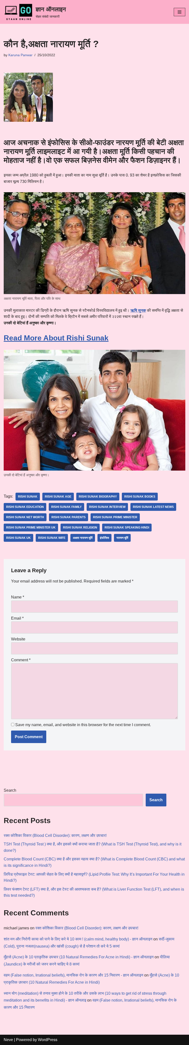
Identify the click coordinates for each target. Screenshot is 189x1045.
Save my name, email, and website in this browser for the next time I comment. (83, 725)
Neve (8, 1040)
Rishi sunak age (58, 496)
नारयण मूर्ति (122, 538)
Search (10, 790)
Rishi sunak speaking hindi (127, 527)
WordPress (47, 1040)
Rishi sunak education (25, 507)
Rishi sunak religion (80, 527)
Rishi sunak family (66, 507)
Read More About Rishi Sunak (56, 338)
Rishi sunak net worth (25, 517)
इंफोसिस (104, 538)
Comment (21, 660)
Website (18, 639)
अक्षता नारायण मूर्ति (83, 538)
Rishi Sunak (27, 496)
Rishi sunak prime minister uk (31, 527)
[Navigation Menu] (179, 12)
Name (17, 597)
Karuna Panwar (20, 55)
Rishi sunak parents (68, 517)
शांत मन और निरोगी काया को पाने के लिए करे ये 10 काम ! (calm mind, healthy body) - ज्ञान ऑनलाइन (78, 939)
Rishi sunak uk (18, 538)
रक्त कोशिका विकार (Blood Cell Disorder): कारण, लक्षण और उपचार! (55, 835)
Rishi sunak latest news (153, 507)
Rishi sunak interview (107, 507)
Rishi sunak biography (98, 496)
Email (17, 618)
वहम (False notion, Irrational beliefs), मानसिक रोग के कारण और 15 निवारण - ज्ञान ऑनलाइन (73, 975)
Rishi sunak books (139, 496)
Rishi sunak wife (51, 538)
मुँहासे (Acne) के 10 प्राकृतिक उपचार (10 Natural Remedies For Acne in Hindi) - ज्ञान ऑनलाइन (79, 957)
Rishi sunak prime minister (115, 517)
